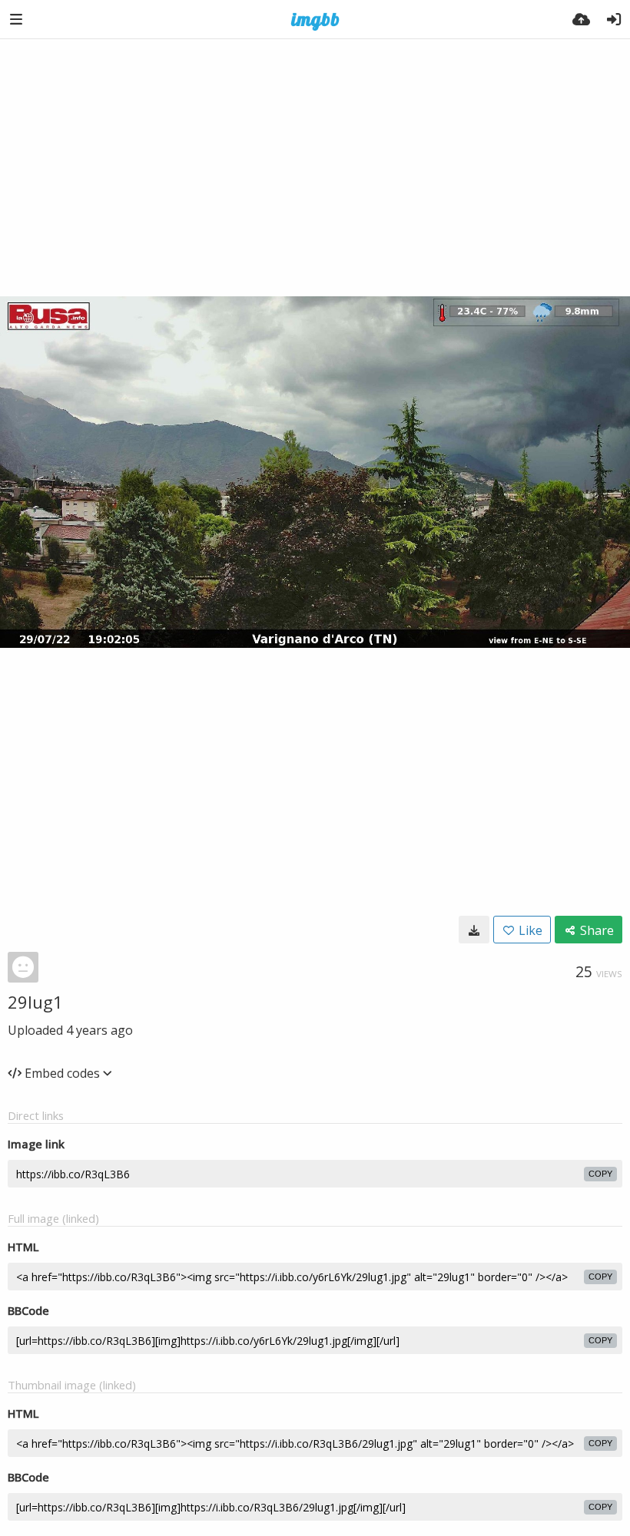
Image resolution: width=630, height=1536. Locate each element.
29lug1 (35, 1001)
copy (600, 1173)
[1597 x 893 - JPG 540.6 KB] (474, 929)
